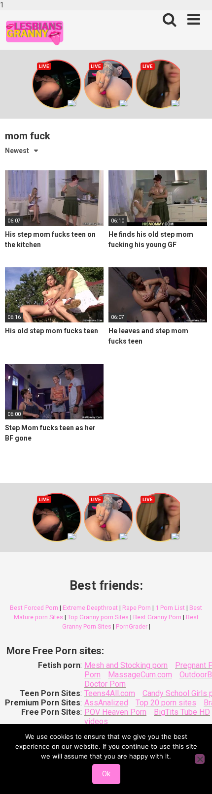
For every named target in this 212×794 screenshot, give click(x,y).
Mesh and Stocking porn (126, 665)
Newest (17, 151)
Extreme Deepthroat (90, 607)
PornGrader (131, 626)
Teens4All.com (109, 693)
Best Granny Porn (157, 617)
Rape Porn (136, 607)
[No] (200, 759)
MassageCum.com (140, 674)
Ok (106, 774)
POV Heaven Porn (115, 712)
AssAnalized (106, 702)
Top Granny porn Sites (98, 617)
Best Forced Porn (34, 607)
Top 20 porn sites (166, 702)
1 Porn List (170, 607)
